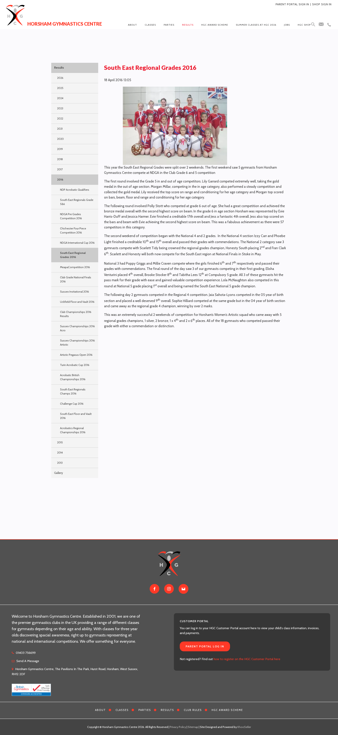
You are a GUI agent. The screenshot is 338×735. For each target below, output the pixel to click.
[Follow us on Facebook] (154, 589)
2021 (60, 128)
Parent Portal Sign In (292, 4)
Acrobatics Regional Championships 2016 (72, 430)
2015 (60, 442)
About (132, 24)
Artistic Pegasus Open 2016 (76, 355)
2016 (60, 179)
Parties (169, 24)
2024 (60, 98)
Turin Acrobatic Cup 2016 (74, 365)
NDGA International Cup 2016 (77, 242)
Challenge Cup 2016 (72, 403)
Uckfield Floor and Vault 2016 (77, 302)
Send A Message (27, 661)
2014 (60, 452)
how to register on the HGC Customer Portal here (247, 659)
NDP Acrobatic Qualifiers (74, 189)
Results (187, 24)
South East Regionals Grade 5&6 (76, 202)
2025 (60, 88)
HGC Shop (304, 24)
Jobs (287, 24)
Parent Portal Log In (205, 646)
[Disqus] (195, 381)
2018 (60, 159)
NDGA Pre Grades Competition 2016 (71, 216)
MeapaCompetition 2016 (75, 267)
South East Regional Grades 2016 (73, 255)
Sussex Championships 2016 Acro (77, 328)
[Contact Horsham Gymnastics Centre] (183, 589)
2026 (60, 78)
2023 (60, 108)
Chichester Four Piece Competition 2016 (73, 230)
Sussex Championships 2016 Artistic (77, 342)
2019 (60, 149)
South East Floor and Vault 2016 (76, 416)
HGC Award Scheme (214, 24)
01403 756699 (26, 653)
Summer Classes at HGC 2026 (256, 24)
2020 (60, 139)
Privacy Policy (178, 727)
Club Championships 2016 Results (75, 314)
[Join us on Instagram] (169, 589)
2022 (60, 118)
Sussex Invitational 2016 (74, 291)
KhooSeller (244, 727)
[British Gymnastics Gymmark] (31, 687)
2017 (60, 169)
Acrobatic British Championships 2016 (72, 377)
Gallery (58, 473)
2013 (60, 463)
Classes (150, 24)
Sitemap (193, 727)
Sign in (326, 4)
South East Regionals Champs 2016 (72, 391)
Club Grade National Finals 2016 (75, 279)
